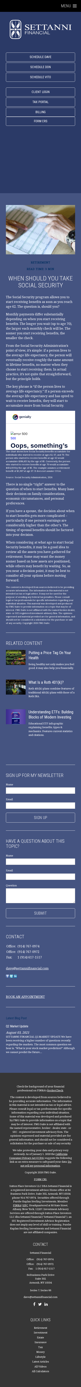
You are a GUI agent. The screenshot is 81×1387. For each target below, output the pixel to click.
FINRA (17, 1205)
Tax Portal (40, 102)
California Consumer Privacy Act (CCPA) (38, 1156)
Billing (40, 112)
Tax (40, 1347)
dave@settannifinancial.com (27, 968)
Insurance (41, 1342)
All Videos (40, 1366)
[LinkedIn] (46, 1304)
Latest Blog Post (16, 1018)
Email (9, 799)
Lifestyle (40, 1357)
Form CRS (40, 121)
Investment (40, 1332)
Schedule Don (40, 67)
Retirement (40, 1328)
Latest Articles (40, 1361)
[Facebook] (34, 1304)
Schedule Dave (40, 57)
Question (11, 885)
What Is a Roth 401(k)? (46, 682)
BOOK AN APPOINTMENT (25, 997)
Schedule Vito (40, 77)
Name (9, 784)
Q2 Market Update (17, 1026)
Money (40, 1352)
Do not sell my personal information (45, 1163)
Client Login (41, 92)
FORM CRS (40, 1179)
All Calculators (40, 1371)
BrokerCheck (55, 1090)
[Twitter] (40, 1304)
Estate (40, 1337)
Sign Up (40, 817)
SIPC (25, 1205)
